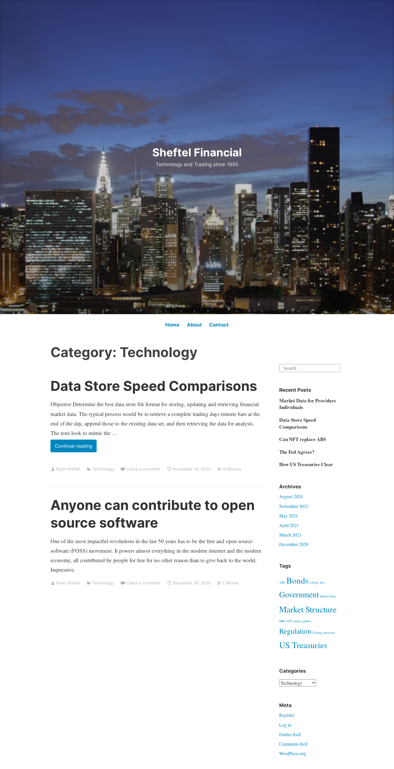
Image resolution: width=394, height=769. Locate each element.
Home (172, 325)
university (329, 633)
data (322, 582)
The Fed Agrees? (297, 451)
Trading (317, 633)
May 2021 (288, 516)
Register (286, 715)
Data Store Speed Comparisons (153, 386)
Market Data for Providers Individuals (307, 404)
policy (297, 621)
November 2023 (293, 506)
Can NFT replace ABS (302, 439)
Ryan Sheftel (68, 468)
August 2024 (291, 496)
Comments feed (293, 744)
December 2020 (293, 544)
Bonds (297, 580)
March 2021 (290, 535)
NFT (290, 621)
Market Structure (308, 609)
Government (299, 594)
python (307, 621)
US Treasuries (303, 644)
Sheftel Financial (197, 152)
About (194, 325)
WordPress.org (292, 753)
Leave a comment (143, 468)
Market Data (328, 596)
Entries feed (290, 734)
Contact (219, 325)
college (313, 582)
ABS (282, 582)
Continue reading (76, 447)
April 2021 (289, 525)
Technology (103, 468)
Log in (285, 725)
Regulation (295, 631)
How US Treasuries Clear (306, 464)
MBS (282, 621)
